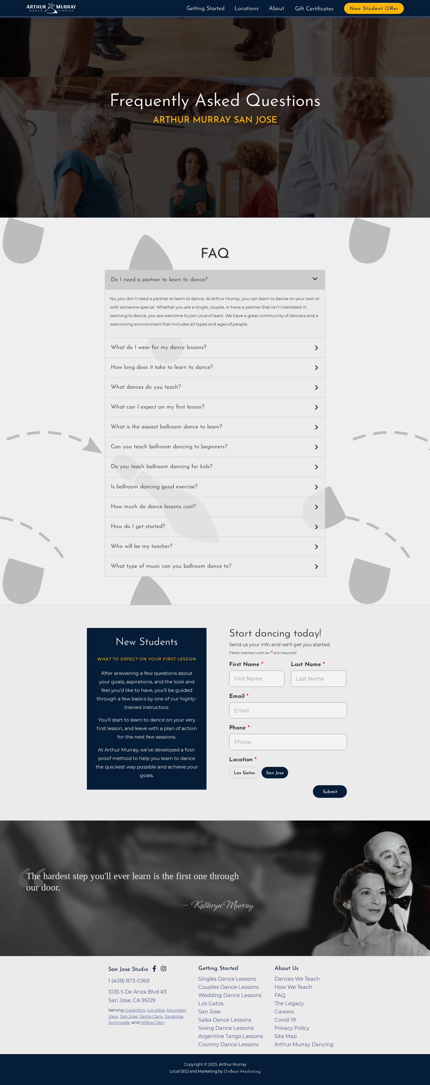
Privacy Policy (291, 1028)
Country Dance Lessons (228, 1044)
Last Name (307, 665)
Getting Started (205, 9)
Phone (238, 728)
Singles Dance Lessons (227, 979)
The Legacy (289, 1003)
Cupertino (135, 1009)
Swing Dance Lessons (226, 1028)
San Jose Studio (128, 969)
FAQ (280, 995)
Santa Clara (151, 1016)
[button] (215, 280)
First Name (245, 665)
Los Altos (156, 1009)
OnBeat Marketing (242, 1072)
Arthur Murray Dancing (303, 1044)
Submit (330, 792)
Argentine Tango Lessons (230, 1036)
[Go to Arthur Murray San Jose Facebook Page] (154, 968)
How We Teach (293, 987)
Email (237, 696)
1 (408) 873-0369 (129, 981)
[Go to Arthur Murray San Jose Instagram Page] (163, 968)
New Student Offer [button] (374, 8)
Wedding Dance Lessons (230, 995)
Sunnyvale (119, 1022)
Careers (284, 1011)
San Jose (275, 773)
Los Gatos (244, 773)
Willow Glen (152, 1022)
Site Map (285, 1036)
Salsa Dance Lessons (224, 1020)
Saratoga (174, 1016)
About (276, 9)
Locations (246, 9)
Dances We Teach (297, 979)
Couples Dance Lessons (228, 987)
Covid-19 (285, 1020)
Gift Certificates (314, 9)
